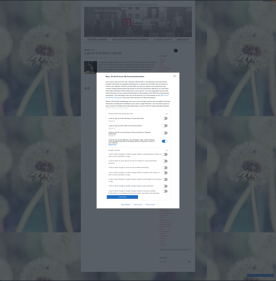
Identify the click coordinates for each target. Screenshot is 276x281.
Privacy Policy (150, 204)
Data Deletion (125, 204)
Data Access (138, 204)
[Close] (175, 77)
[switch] (165, 118)
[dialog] (138, 141)
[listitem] (138, 114)
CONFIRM (122, 197)
